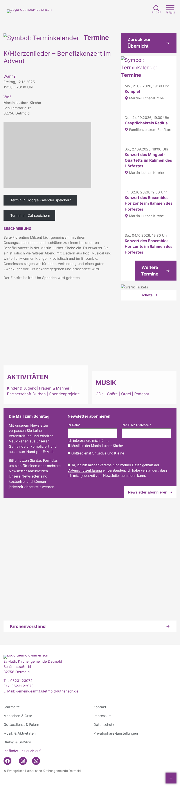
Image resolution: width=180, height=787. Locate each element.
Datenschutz (104, 724)
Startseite (12, 707)
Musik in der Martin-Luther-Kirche (96, 446)
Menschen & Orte (18, 716)
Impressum (103, 716)
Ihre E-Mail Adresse (136, 425)
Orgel (126, 394)
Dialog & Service (17, 742)
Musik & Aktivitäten (20, 733)
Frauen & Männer (54, 388)
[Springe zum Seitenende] (171, 778)
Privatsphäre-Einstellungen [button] (116, 733)
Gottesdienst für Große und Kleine (97, 453)
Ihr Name (75, 425)
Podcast (141, 394)
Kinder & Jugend (22, 388)
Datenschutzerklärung (85, 470)
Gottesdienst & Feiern (21, 724)
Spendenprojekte (64, 394)
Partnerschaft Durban (26, 394)
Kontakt (100, 707)
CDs (100, 394)
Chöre (112, 394)
